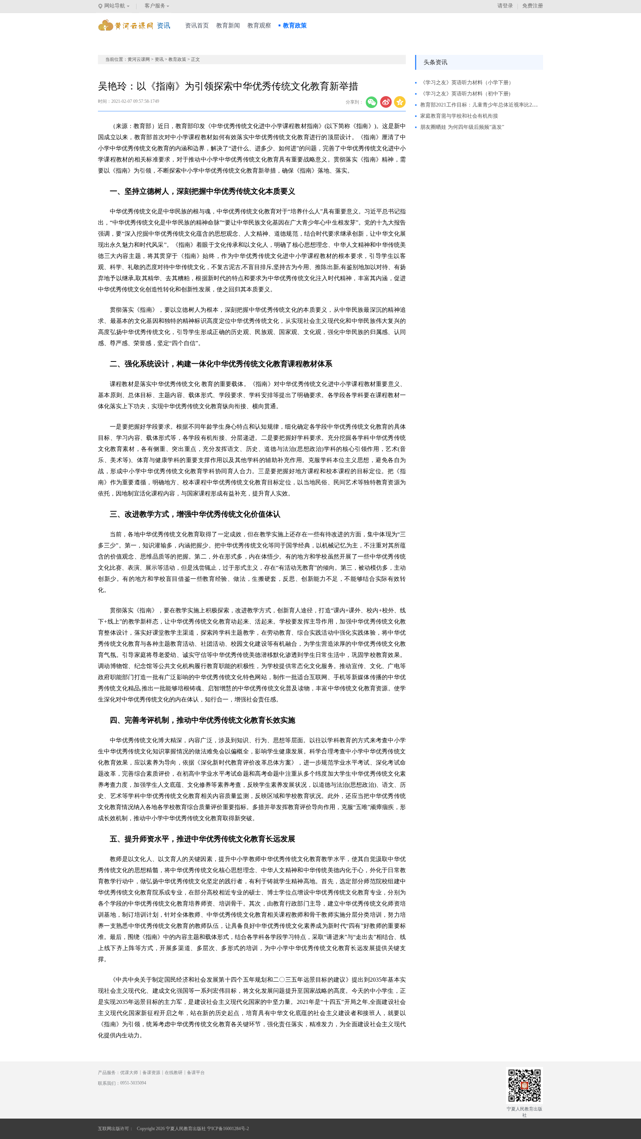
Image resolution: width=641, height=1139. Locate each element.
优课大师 (129, 1072)
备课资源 (151, 1072)
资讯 (159, 59)
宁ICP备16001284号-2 (228, 1128)
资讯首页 (197, 25)
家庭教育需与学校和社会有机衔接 (459, 116)
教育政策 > (179, 59)
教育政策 (295, 25)
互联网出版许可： (116, 1128)
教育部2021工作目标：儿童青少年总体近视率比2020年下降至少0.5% (498, 105)
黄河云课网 (139, 59)
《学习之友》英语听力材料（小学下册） (467, 82)
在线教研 (174, 1072)
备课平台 (196, 1072)
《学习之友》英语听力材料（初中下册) (465, 93)
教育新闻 (228, 25)
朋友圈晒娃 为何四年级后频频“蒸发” (462, 127)
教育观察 (259, 25)
